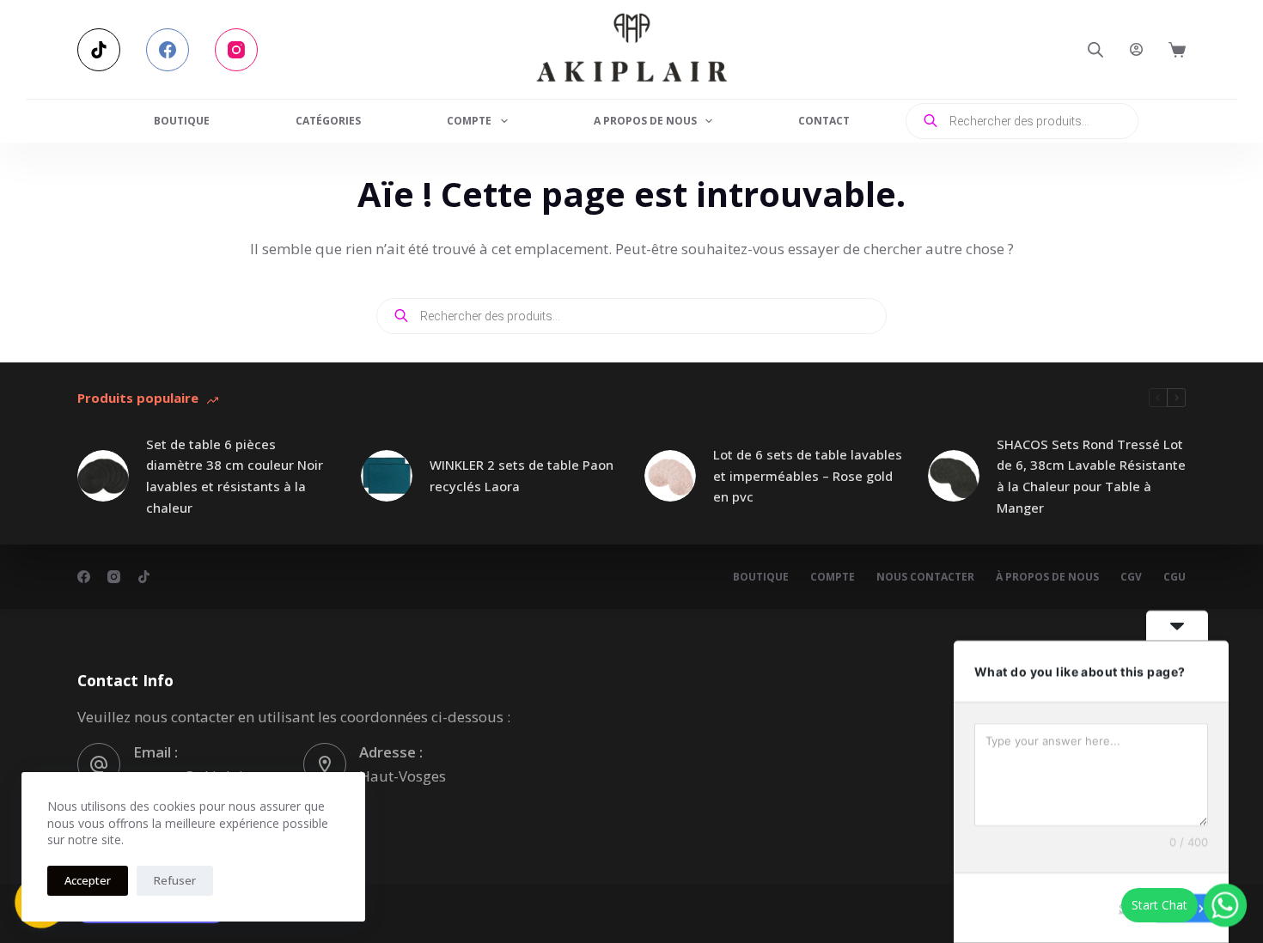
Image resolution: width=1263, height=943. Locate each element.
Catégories (328, 120)
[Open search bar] (1095, 49)
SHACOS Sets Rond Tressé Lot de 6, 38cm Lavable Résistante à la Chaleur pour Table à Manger (1091, 475)
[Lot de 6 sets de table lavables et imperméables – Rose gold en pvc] (670, 476)
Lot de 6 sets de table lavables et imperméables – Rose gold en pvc (807, 476)
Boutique (182, 120)
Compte (469, 120)
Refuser (175, 880)
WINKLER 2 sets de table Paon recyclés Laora (521, 475)
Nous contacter (925, 577)
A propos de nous (645, 120)
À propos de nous (1047, 577)
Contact (824, 120)
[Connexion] (1136, 49)
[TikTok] (98, 49)
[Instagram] (236, 49)
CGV (1131, 577)
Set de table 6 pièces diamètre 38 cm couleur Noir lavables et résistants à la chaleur (234, 475)
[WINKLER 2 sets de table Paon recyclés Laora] (386, 476)
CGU (1174, 577)
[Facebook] (167, 49)
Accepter (87, 880)
